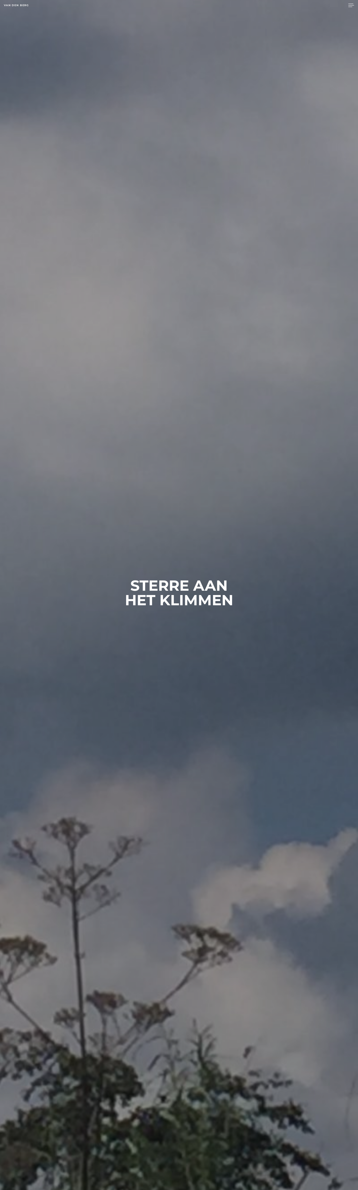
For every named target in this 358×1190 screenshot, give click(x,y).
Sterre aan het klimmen (179, 593)
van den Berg (16, 5)
